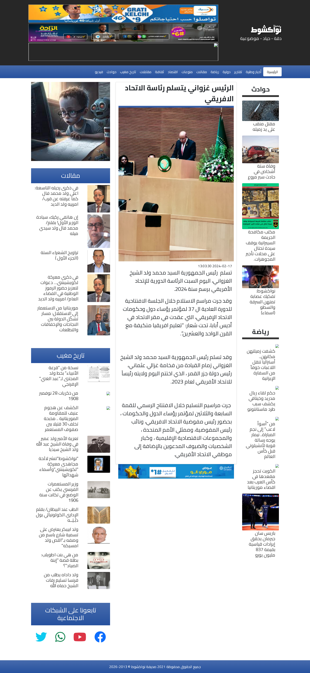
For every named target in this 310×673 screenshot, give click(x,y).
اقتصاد (173, 71)
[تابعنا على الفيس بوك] (100, 637)
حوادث (111, 71)
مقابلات (145, 71)
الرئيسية (272, 71)
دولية (227, 71)
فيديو (99, 71)
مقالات (201, 71)
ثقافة (159, 71)
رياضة (215, 71)
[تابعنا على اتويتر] (41, 637)
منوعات (187, 71)
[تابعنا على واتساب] (60, 637)
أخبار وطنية (253, 71)
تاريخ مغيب (128, 71)
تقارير (238, 71)
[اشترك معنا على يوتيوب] (79, 637)
